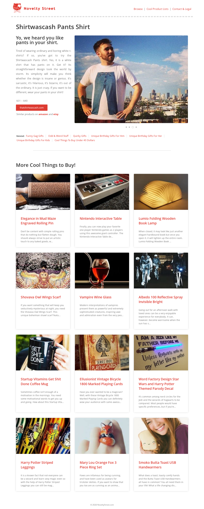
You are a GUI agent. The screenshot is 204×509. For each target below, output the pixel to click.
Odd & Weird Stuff (58, 135)
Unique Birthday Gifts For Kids (33, 140)
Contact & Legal (181, 9)
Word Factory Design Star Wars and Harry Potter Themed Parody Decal (159, 384)
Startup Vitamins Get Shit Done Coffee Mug (41, 381)
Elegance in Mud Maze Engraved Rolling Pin (38, 220)
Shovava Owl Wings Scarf (41, 297)
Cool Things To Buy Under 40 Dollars (75, 140)
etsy (55, 114)
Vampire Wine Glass (95, 297)
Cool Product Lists (157, 9)
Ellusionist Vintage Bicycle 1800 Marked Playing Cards (101, 381)
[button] (31, 108)
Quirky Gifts (79, 135)
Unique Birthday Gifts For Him (107, 135)
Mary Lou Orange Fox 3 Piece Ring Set (98, 464)
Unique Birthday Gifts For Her (145, 135)
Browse (138, 9)
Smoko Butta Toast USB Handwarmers (157, 464)
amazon (43, 114)
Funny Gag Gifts (35, 135)
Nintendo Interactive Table (101, 218)
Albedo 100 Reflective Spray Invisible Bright (161, 299)
